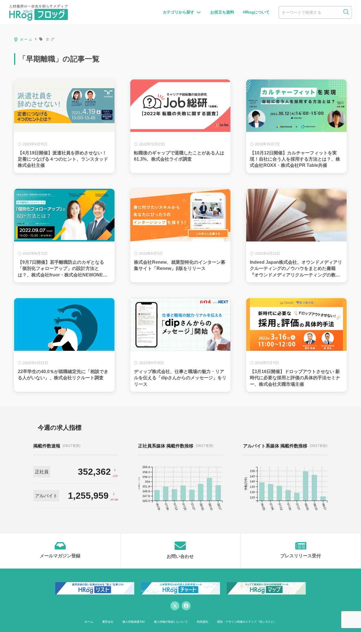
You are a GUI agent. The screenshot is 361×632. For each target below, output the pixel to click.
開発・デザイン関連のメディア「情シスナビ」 (246, 621)
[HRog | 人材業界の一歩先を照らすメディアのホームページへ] (38, 12)
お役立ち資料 (222, 12)
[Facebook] (186, 605)
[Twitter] (174, 605)
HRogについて (256, 12)
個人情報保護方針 (133, 621)
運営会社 (107, 621)
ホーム (89, 621)
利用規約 (202, 621)
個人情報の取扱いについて (171, 621)
